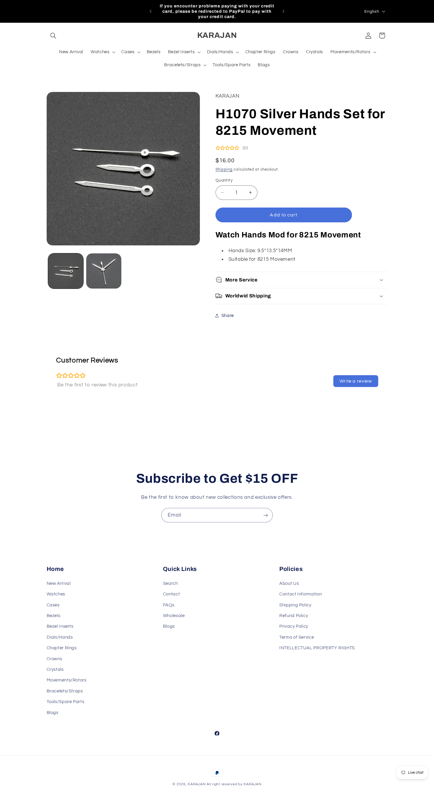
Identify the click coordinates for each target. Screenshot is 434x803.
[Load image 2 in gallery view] (103, 271)
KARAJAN (196, 784)
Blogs (52, 712)
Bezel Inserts (60, 626)
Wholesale (174, 615)
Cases (53, 605)
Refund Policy (293, 615)
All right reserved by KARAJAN (234, 784)
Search (170, 583)
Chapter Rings (62, 647)
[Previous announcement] (150, 11)
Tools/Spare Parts (65, 701)
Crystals (55, 669)
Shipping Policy (295, 605)
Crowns (54, 658)
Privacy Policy (293, 626)
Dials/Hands (60, 637)
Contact (171, 594)
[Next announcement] (283, 11)
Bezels (54, 615)
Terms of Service (296, 637)
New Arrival (59, 583)
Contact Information (300, 594)
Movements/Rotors (67, 680)
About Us (289, 583)
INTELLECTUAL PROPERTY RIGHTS (317, 647)
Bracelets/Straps (65, 691)
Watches (56, 594)
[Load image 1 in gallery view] (65, 271)
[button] (53, 35)
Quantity (224, 180)
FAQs (168, 605)
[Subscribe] (266, 515)
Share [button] (227, 315)
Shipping (224, 169)
